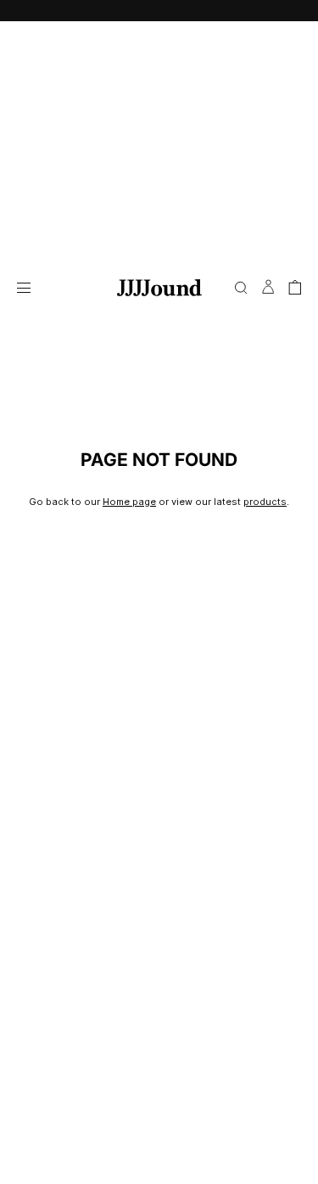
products (265, 502)
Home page (129, 502)
